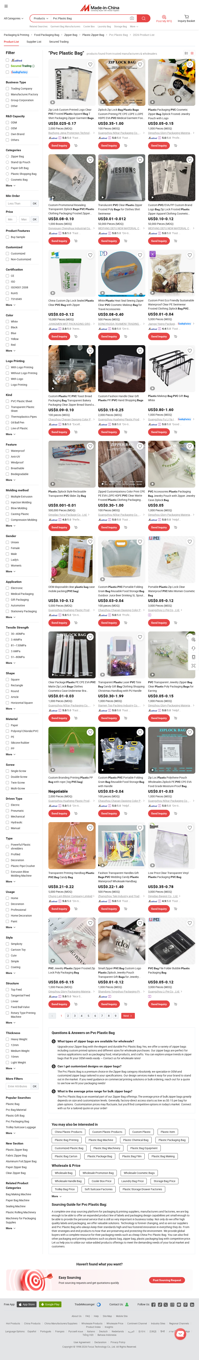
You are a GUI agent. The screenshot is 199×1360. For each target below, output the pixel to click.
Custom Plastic (141, 1132)
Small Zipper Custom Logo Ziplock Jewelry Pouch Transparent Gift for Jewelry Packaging (119, 972)
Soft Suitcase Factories (99, 1189)
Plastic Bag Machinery (106, 1148)
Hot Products (13, 1323)
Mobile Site (121, 1316)
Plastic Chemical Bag (135, 1140)
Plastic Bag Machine (101, 1140)
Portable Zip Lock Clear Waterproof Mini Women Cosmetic (171, 591)
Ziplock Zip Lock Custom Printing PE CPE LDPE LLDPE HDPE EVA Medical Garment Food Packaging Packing (121, 114)
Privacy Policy (118, 1342)
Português (45, 1331)
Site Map (107, 1316)
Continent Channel (137, 1323)
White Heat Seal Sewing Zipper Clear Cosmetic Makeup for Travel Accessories (121, 305)
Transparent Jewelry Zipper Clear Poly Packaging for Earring (171, 686)
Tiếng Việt (88, 1334)
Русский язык (75, 1331)
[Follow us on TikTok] (160, 1304)
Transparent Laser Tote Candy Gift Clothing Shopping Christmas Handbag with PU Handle (121, 686)
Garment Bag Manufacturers (65, 26)
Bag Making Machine (18, 1194)
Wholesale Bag (63, 1173)
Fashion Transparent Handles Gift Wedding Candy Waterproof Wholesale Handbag (118, 877)
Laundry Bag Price (132, 1181)
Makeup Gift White (168, 398)
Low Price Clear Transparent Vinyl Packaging (168, 875)
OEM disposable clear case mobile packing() (71, 589)
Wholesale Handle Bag (68, 1181)
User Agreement (82, 1342)
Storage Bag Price (164, 1181)
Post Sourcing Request (167, 1280)
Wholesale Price (114, 1323)
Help (96, 1316)
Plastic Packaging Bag (172, 1140)
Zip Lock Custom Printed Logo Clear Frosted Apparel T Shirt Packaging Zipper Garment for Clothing (71, 114)
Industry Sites (158, 1323)
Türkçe (186, 1331)
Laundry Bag (104, 26)
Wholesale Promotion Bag (98, 1173)
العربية (131, 1331)
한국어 (141, 1331)
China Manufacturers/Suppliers (61, 1323)
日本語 (152, 1331)
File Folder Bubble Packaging (169, 970)
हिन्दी (163, 1331)
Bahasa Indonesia (107, 1334)
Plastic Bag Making (163, 1156)
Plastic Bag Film (131, 1156)
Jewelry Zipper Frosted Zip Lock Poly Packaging (71, 970)
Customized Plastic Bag (69, 1148)
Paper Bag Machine (17, 1200)
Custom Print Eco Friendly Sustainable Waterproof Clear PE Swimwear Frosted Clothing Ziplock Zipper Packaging (171, 304)
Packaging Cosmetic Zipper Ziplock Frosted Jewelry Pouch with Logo (169, 114)
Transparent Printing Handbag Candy (71, 875)
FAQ (88, 1316)
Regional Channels (179, 1323)
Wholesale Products (91, 1323)
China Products (32, 1323)
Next (126, 1016)
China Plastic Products (68, 1132)
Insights (109, 1326)
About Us (76, 1316)
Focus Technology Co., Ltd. (102, 1346)
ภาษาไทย (174, 1331)
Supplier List (34, 41)
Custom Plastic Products (107, 1132)
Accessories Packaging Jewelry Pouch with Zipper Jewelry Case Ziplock (171, 496)
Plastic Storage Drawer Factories (142, 1189)
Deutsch (103, 1331)
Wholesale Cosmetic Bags (139, 1173)
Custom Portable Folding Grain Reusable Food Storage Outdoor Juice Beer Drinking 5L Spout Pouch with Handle (121, 591)
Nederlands (118, 1331)
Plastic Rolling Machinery (21, 1212)
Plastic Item (168, 1132)
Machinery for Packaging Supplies (21, 1220)
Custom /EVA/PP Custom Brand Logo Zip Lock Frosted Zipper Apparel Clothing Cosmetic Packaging (170, 209)
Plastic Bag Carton (66, 1156)
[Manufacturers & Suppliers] (99, 7)
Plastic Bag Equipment (144, 1148)
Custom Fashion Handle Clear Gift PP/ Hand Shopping (120, 398)
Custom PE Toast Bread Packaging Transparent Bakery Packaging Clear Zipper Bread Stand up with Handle (71, 400)
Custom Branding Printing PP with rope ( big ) (70, 780)
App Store (27, 1304)
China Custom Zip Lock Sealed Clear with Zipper (71, 303)
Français (59, 1331)
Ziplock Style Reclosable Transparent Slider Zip (67, 494)
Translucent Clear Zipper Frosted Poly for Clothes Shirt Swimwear (120, 209)
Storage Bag (120, 26)
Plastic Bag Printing (67, 1140)
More (55, 1196)
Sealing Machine (15, 1206)
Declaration (100, 1342)
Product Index (93, 1326)
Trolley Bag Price (65, 1189)
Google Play (50, 1304)
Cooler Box (89, 26)
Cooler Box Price (101, 1181)
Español (32, 1331)
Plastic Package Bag (99, 1156)
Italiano (91, 1331)
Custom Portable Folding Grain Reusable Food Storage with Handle (121, 782)
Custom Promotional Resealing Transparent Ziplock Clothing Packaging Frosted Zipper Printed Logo (71, 209)
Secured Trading (59, 41)
